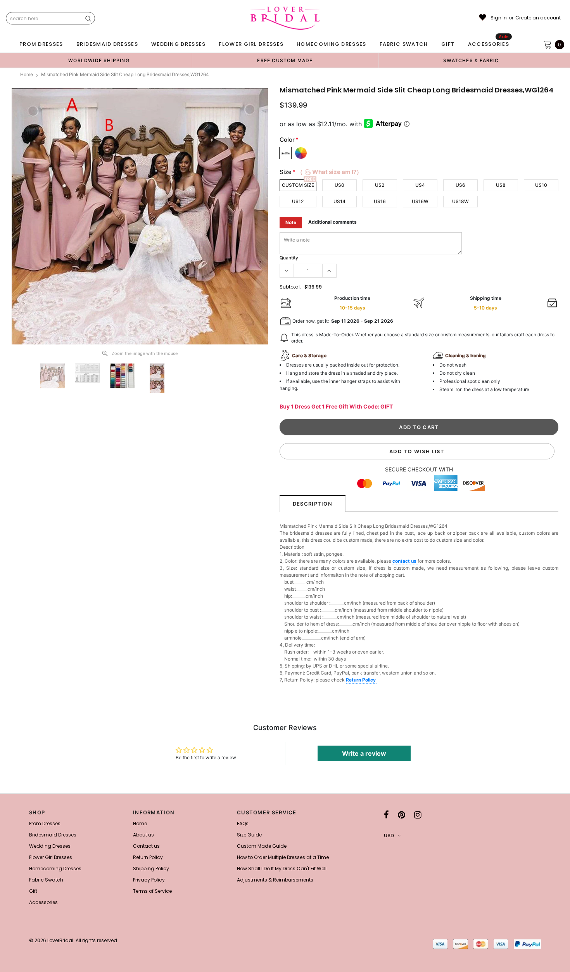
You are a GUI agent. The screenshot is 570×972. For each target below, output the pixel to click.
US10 (541, 185)
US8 (501, 185)
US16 (380, 201)
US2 (379, 185)
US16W (420, 201)
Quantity (289, 258)
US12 (298, 201)
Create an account (538, 18)
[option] (99, 60)
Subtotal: (290, 286)
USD (389, 835)
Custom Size (298, 185)
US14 (339, 201)
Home (26, 74)
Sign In (499, 18)
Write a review (364, 753)
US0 (339, 185)
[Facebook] (386, 814)
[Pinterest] (401, 814)
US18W (460, 201)
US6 (460, 185)
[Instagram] (417, 814)
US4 (420, 185)
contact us (405, 561)
